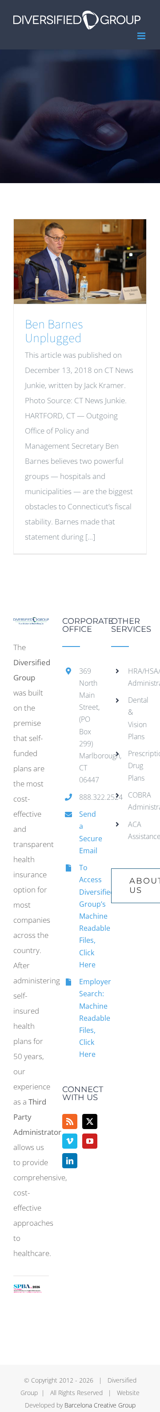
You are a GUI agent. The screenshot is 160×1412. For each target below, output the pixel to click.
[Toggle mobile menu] (142, 36)
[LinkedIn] (69, 1160)
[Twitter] (89, 1121)
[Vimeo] (69, 1141)
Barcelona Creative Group (100, 1405)
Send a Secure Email (88, 832)
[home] (31, 624)
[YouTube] (89, 1141)
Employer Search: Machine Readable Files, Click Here (88, 1018)
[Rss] (69, 1121)
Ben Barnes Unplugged (54, 331)
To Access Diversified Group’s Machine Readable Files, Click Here (88, 916)
